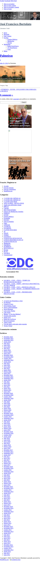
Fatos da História (9, 221)
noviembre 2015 (8, 488)
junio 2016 (7, 476)
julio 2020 (7, 401)
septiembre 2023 (8, 340)
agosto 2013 (7, 533)
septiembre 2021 (8, 378)
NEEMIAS (7, 245)
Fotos (9, 49)
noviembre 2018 (8, 433)
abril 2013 (7, 540)
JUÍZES (6, 235)
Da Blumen (7, 302)
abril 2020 (7, 406)
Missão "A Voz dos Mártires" (12, 314)
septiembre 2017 (8, 453)
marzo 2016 (7, 481)
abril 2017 (7, 460)
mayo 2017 (7, 458)
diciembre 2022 (8, 355)
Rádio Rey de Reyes (10, 319)
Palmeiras (6, 55)
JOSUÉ (6, 233)
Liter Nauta (7, 312)
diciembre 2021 (8, 375)
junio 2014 (7, 516)
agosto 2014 (7, 513)
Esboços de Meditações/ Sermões (13, 211)
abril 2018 (7, 443)
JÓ (4, 231)
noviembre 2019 (8, 415)
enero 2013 (7, 543)
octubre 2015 (7, 490)
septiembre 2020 (8, 398)
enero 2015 (7, 505)
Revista (9, 43)
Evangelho (7, 218)
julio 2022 (7, 363)
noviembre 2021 (8, 377)
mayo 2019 (7, 425)
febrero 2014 (7, 523)
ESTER (6, 215)
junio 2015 (7, 496)
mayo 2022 (7, 367)
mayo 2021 (7, 385)
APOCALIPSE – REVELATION (14, 203)
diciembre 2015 (8, 486)
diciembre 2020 (8, 393)
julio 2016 (7, 475)
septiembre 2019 (8, 418)
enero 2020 (7, 411)
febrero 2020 (7, 410)
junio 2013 (7, 536)
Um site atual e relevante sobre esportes (15, 324)
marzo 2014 (7, 521)
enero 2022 (7, 373)
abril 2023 (7, 348)
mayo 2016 (7, 478)
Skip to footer (8, 9)
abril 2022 (7, 368)
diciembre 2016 (8, 466)
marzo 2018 (7, 445)
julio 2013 (7, 535)
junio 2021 (7, 383)
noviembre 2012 (8, 546)
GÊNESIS (7, 225)
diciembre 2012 (8, 545)
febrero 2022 (7, 372)
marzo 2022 (7, 370)
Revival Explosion (9, 321)
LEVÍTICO (7, 236)
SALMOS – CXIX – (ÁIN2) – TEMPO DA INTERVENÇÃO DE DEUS (17, 281)
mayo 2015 (7, 498)
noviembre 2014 (8, 508)
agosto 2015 (7, 493)
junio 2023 (7, 345)
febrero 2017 (7, 463)
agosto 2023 (7, 342)
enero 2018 (7, 448)
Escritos (6, 38)
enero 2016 (7, 485)
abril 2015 (7, 500)
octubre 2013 (7, 530)
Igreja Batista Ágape (10, 306)
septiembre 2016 (8, 471)
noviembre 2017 (8, 451)
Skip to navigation (9, 4)
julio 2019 (7, 421)
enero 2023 (7, 353)
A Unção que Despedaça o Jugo (13, 301)
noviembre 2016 (8, 468)
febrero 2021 (7, 390)
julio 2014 (7, 515)
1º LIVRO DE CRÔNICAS (12, 198)
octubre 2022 (7, 358)
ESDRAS (7, 213)
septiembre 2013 (8, 531)
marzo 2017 (7, 461)
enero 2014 (7, 525)
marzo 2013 (7, 541)
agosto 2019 (7, 420)
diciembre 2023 (8, 337)
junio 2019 (7, 423)
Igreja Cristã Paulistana (10, 307)
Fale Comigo (7, 36)
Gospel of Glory (8, 304)
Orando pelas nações (10, 316)
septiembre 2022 (8, 360)
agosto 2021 (7, 380)
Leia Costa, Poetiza (9, 311)
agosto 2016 (7, 473)
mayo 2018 (7, 441)
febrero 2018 (7, 446)
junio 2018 (7, 440)
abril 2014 (7, 520)
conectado (16, 99)
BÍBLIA (6, 206)
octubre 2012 (7, 548)
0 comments (5, 95)
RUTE (6, 251)
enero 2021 (7, 392)
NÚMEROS (7, 246)
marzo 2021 (7, 388)
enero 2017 (7, 465)
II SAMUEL (7, 228)
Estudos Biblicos (12, 39)
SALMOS (7, 253)
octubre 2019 (7, 416)
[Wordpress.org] (15, 559)
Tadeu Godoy (8, 322)
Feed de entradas (9, 188)
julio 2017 (7, 456)
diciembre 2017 (8, 450)
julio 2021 (7, 382)
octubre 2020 (7, 397)
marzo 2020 (7, 408)
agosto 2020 (7, 400)
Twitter (2, 1)
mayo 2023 (7, 347)
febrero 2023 (7, 352)
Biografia (6, 34)
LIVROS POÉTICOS (10, 241)
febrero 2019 (7, 428)
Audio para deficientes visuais (12, 205)
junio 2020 (7, 403)
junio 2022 (7, 365)
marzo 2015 (7, 501)
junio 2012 (7, 555)
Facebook (7, 1)
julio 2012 (7, 553)
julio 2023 (7, 343)
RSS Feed (14, 1)
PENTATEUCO (8, 248)
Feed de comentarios (10, 189)
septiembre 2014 (8, 511)
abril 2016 (7, 480)
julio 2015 (7, 495)
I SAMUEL (7, 226)
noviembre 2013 (8, 528)
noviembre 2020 (8, 395)
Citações (6, 208)
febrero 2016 (7, 483)
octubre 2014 (7, 510)
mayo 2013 (7, 538)
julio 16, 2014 (4, 63)
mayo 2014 (7, 518)
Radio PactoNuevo (13, 46)
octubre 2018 (7, 435)
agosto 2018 (7, 436)
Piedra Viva (7, 317)
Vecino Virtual (8, 326)
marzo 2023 (7, 350)
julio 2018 (7, 438)
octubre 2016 (7, 470)
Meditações (10, 41)
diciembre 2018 (8, 431)
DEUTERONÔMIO (10, 210)
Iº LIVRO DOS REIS (10, 230)
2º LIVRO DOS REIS (10, 201)
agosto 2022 (7, 362)
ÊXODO (6, 220)
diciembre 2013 (8, 526)
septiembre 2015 (8, 491)
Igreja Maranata (8, 309)
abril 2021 (7, 387)
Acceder (6, 186)
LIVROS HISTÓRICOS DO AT (13, 240)
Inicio (5, 33)
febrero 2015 (7, 503)
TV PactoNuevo (12, 48)
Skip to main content (10, 5)
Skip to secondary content (11, 7)
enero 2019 (7, 430)
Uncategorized (8, 255)
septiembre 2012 (8, 550)
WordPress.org (8, 191)
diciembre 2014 (8, 506)
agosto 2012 (7, 551)
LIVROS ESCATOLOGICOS (13, 238)
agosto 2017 (7, 455)
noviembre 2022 (8, 357)
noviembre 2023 (8, 338)
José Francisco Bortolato (15, 24)
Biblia (5, 51)
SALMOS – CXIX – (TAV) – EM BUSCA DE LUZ (19, 287)
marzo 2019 (7, 426)
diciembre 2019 (8, 413)
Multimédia (7, 44)
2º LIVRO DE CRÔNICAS (12, 200)
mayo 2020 (7, 405)
